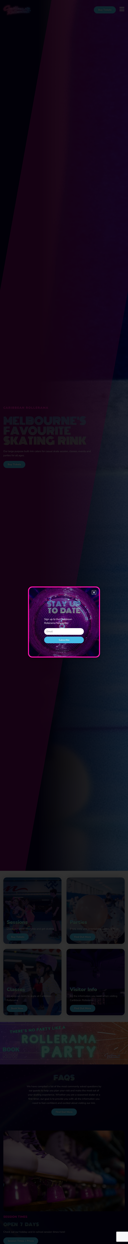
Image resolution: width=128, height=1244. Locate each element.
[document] (64, 622)
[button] (94, 592)
